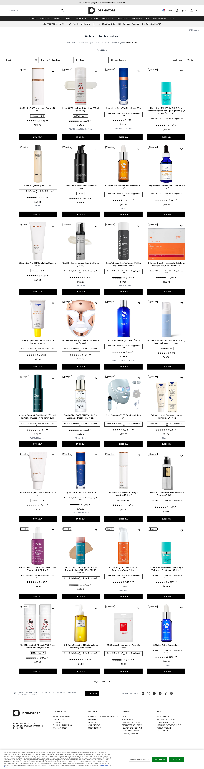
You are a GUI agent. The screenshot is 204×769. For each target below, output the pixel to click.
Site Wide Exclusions (166, 719)
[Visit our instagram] (154, 693)
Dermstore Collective (132, 725)
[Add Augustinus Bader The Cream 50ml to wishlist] (96, 455)
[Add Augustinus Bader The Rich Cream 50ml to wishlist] (139, 71)
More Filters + (177, 60)
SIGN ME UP (92, 693)
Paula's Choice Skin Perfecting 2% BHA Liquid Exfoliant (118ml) (123, 264)
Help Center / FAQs (61, 716)
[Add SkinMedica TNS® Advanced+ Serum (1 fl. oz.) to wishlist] (53, 71)
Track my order (60, 728)
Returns (57, 722)
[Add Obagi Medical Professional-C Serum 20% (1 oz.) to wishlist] (181, 148)
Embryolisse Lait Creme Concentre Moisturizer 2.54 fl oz (166, 416)
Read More (102, 50)
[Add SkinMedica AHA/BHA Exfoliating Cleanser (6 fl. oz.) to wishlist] (53, 226)
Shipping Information (62, 725)
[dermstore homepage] (102, 10)
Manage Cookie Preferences (25, 723)
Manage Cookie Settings (139, 759)
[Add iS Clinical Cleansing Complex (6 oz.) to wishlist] (139, 303)
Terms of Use (8, 767)
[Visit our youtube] (160, 693)
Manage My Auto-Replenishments (103, 716)
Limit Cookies (160, 759)
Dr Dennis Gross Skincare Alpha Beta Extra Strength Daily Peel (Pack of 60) (166, 264)
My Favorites (93, 722)
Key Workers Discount (132, 728)
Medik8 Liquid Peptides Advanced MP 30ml (80, 187)
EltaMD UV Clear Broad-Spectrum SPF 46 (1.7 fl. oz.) (80, 109)
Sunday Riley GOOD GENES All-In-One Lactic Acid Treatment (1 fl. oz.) (80, 416)
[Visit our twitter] (148, 693)
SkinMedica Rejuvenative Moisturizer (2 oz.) (38, 493)
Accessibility (162, 731)
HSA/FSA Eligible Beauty (132, 722)
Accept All (176, 759)
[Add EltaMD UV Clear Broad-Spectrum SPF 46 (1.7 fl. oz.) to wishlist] (96, 71)
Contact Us (58, 719)
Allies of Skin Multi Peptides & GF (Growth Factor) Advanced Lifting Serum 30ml (37, 416)
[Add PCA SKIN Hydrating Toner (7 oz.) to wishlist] (53, 148)
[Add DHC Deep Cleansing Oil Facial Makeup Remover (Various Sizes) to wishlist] (96, 608)
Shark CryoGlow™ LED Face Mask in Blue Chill (123, 416)
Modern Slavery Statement (169, 725)
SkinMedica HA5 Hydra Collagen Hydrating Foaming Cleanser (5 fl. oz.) (166, 341)
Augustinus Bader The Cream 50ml (80, 492)
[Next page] (109, 681)
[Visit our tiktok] (166, 693)
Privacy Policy (163, 716)
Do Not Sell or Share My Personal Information (28, 727)
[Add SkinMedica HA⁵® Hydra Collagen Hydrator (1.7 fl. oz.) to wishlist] (139, 455)
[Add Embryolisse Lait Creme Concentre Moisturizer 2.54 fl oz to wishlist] (181, 378)
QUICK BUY (37, 137)
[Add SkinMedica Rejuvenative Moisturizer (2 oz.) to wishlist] (53, 455)
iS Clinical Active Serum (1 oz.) (166, 645)
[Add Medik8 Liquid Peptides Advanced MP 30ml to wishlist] (96, 148)
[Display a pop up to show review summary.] (47, 121)
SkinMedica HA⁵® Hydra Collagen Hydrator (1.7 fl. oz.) (123, 493)
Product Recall (164, 728)
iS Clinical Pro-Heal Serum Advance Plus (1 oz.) (123, 187)
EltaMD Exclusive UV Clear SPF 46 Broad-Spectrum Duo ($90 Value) (38, 646)
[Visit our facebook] (143, 693)
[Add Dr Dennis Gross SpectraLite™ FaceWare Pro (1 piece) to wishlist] (96, 303)
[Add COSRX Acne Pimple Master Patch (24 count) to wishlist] (139, 608)
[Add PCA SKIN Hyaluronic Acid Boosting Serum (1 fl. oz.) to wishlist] (96, 226)
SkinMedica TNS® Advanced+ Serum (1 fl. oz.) (38, 109)
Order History (94, 728)
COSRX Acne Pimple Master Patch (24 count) (123, 646)
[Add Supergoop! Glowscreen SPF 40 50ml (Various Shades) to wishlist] (53, 303)
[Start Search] (62, 10)
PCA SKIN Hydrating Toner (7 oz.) (38, 185)
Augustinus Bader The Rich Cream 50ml (123, 108)
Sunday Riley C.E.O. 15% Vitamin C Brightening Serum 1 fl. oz (123, 568)
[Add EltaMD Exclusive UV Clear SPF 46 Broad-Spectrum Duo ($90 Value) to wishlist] (53, 608)
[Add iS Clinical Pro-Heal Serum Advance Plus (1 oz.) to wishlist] (139, 148)
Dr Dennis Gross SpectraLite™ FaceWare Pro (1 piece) (80, 341)
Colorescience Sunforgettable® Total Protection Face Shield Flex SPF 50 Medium (80, 570)
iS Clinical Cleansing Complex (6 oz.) (123, 340)
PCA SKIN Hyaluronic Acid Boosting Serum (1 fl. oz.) (80, 264)
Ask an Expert (128, 719)
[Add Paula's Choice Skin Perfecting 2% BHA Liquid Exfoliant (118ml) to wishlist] (139, 226)
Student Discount (130, 731)
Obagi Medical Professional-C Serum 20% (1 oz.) (166, 187)
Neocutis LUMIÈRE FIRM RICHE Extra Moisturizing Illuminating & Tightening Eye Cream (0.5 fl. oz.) (166, 111)
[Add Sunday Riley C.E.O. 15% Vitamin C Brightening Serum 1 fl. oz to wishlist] (139, 530)
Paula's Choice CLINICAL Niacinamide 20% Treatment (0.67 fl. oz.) (37, 568)
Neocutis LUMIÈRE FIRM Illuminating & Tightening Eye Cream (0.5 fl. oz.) (166, 568)
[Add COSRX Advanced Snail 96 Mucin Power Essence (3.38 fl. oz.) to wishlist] (181, 455)
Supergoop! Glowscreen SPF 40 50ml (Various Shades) (37, 341)
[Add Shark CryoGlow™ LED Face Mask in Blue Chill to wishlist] (139, 378)
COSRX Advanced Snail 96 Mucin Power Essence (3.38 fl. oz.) (166, 493)
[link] (181, 10)
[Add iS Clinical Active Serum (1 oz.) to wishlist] (181, 608)
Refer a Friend (94, 725)
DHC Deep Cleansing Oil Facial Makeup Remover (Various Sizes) (80, 646)
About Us (126, 716)
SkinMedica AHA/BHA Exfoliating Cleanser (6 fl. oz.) (37, 264)
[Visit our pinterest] (171, 693)
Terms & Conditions (165, 722)
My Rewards (93, 719)
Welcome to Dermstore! (102, 36)
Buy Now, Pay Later (130, 733)
